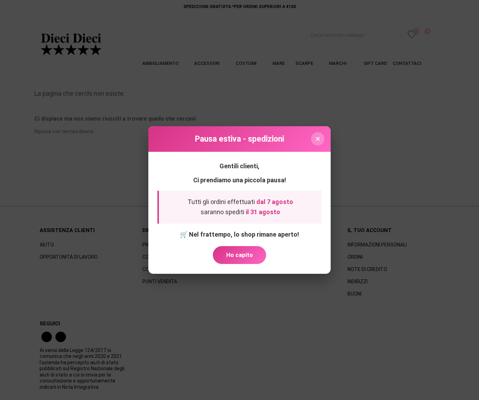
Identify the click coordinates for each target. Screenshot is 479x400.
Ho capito (239, 254)
